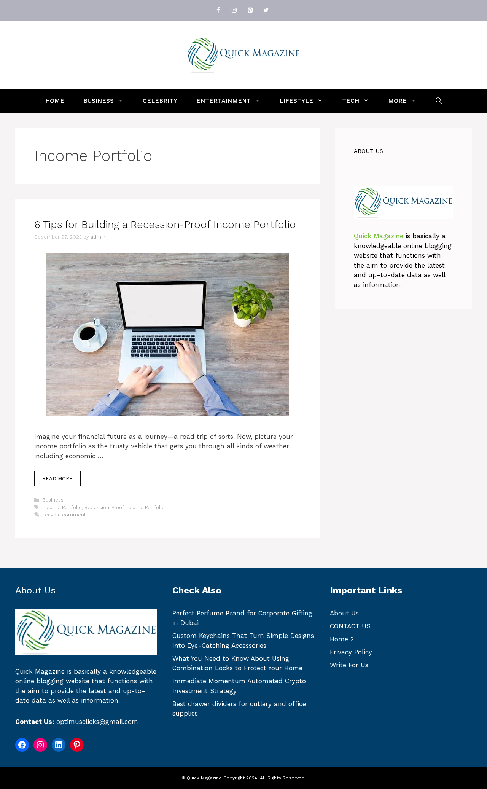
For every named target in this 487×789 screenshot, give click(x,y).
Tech (350, 100)
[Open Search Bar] (438, 100)
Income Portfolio (62, 507)
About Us (344, 613)
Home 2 (342, 639)
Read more (57, 478)
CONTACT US (350, 626)
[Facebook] (218, 10)
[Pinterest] (250, 10)
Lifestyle (296, 100)
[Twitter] (265, 10)
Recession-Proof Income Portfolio (124, 507)
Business (98, 100)
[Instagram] (234, 10)
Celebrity (160, 100)
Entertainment (223, 100)
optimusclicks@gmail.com (97, 721)
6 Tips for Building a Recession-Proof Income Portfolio (165, 224)
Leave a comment (64, 515)
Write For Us (349, 665)
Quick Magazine (378, 236)
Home (54, 100)
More (397, 100)
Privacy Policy (351, 652)
